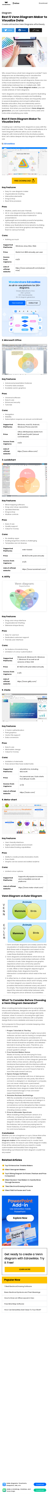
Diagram (7, 12)
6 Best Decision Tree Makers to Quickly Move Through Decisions (23, 1181)
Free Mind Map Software (14, 1304)
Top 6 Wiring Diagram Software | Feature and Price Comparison (25, 1174)
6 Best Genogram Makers (15, 1169)
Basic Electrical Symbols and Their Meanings (22, 1292)
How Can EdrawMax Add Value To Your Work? (22, 1310)
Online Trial (33, 303)
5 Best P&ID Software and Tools (18, 1190)
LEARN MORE (24, 1269)
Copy (37, 30)
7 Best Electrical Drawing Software (19, 1186)
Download (43, 3)
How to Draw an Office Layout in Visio (19, 1298)
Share (23, 30)
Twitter (9, 30)
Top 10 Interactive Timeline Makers (19, 1165)
